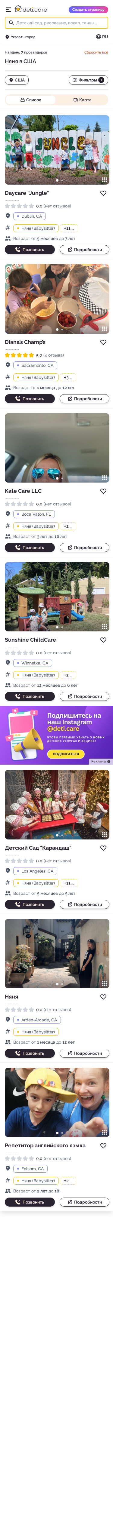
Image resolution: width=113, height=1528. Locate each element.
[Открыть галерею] (104, 179)
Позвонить (33, 249)
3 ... (68, 377)
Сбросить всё (96, 52)
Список (33, 99)
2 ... (68, 526)
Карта (85, 99)
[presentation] (101, 762)
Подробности (88, 249)
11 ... (69, 228)
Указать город (23, 37)
